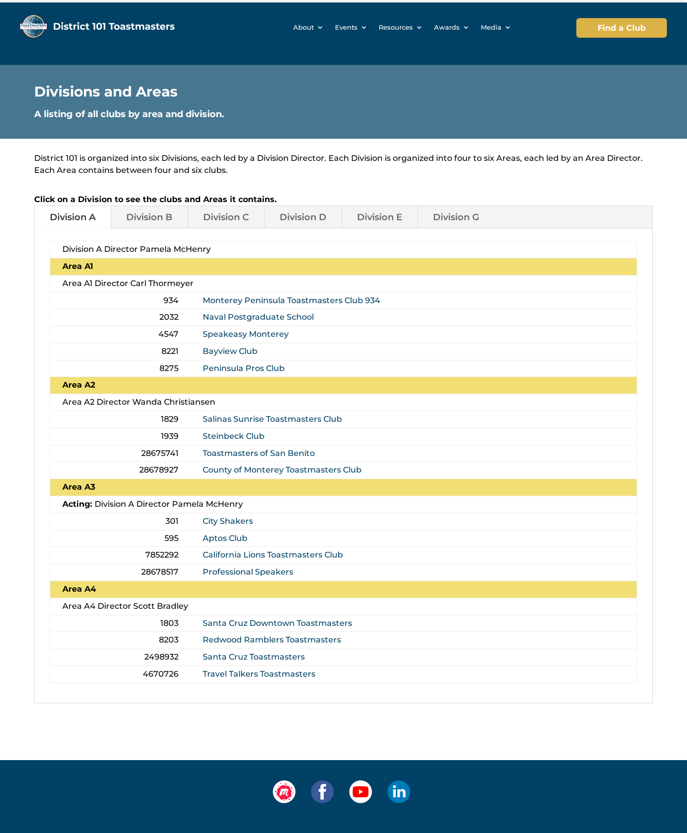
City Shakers (228, 521)
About (303, 27)
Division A (73, 217)
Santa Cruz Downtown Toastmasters (277, 623)
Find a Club (621, 28)
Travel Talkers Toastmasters (259, 674)
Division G (456, 217)
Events (346, 27)
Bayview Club (230, 351)
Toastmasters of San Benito (259, 453)
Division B (149, 217)
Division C (226, 217)
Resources (396, 27)
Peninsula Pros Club (244, 368)
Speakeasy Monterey (246, 334)
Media (491, 27)
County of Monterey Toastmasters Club (282, 470)
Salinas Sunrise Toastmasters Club (272, 419)
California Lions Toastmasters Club (273, 555)
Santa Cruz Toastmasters (254, 657)
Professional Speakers (248, 572)
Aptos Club (225, 538)
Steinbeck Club (234, 436)
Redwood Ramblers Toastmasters (272, 639)
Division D (303, 217)
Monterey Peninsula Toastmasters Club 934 (291, 300)
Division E (379, 217)
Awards (447, 27)
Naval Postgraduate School (258, 317)
